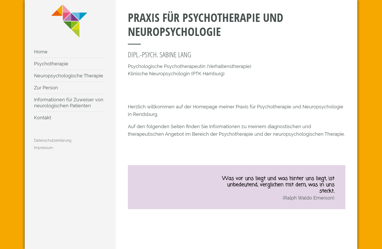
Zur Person (46, 87)
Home (41, 51)
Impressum (43, 148)
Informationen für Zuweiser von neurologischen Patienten (68, 102)
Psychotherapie (51, 63)
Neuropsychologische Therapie (68, 75)
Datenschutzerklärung (52, 140)
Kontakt (42, 117)
